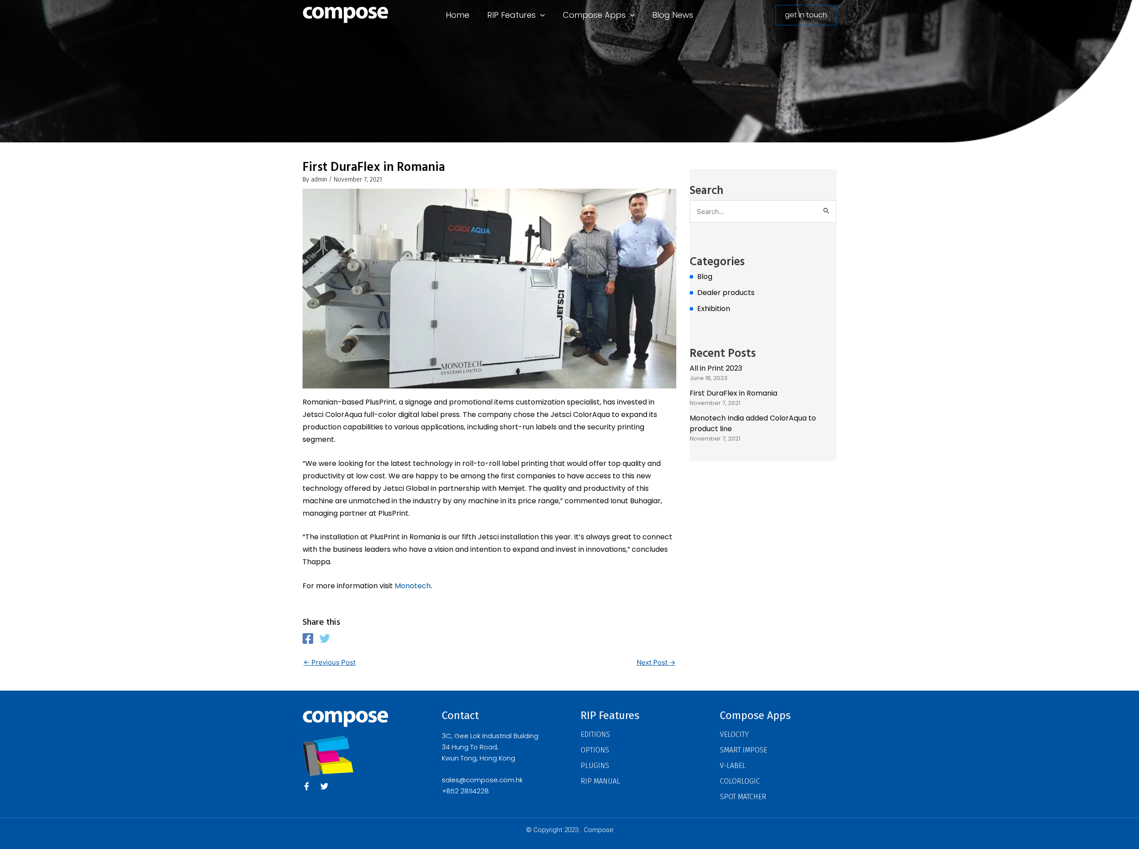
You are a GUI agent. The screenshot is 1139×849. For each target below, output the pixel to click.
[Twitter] (324, 638)
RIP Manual (600, 781)
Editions (595, 734)
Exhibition (713, 308)
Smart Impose (743, 750)
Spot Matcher (743, 796)
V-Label (733, 765)
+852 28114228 (465, 791)
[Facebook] (308, 638)
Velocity (734, 734)
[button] (540, 15)
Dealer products (726, 292)
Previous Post (329, 662)
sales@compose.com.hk (482, 779)
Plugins (595, 765)
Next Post (656, 662)
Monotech (413, 586)
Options (595, 750)
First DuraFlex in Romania (733, 393)
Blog (704, 276)
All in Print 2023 (716, 368)
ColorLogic (740, 781)
